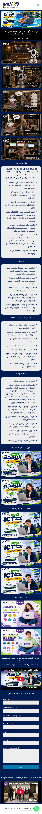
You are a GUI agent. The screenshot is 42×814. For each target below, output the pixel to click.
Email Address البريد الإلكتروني (12, 716)
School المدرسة (8, 724)
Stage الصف (7, 732)
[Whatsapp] (36, 808)
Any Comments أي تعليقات (11, 748)
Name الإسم (7, 699)
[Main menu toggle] (38, 5)
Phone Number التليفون (10, 708)
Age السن (6, 740)
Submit (21, 767)
